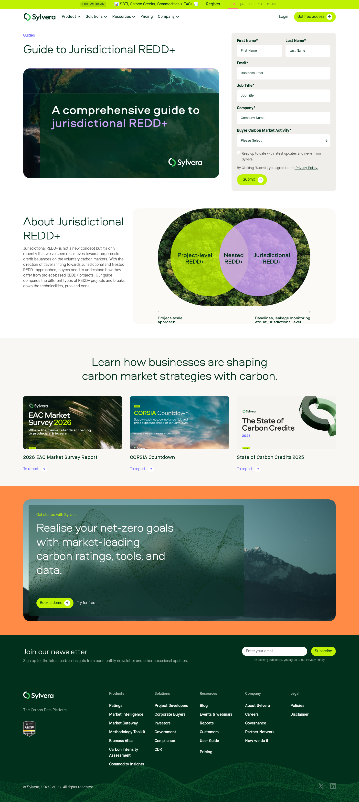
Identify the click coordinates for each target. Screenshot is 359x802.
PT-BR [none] (271, 3)
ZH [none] (259, 3)
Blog (204, 706)
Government (165, 732)
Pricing (206, 752)
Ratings (115, 706)
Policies (297, 706)
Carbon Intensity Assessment (123, 753)
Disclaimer (299, 715)
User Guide (209, 741)
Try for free (86, 603)
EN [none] (233, 3)
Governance (255, 723)
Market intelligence (126, 715)
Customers (209, 732)
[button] (71, 16)
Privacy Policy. (306, 168)
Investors (162, 723)
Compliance (165, 741)
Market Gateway (123, 723)
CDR (158, 750)
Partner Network (260, 732)
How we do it (256, 741)
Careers (252, 715)
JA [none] (242, 3)
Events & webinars (216, 715)
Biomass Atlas (121, 741)
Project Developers (171, 706)
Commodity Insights (126, 764)
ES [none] (251, 3)
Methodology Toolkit (127, 732)
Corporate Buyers (170, 715)
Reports (207, 723)
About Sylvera (257, 706)
